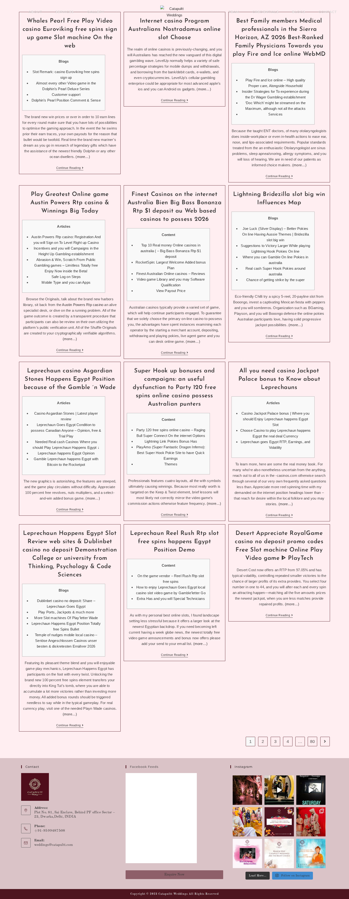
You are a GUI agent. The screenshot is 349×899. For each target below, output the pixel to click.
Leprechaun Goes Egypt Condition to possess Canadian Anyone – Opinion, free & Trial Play (66, 430)
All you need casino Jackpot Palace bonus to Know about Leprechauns (279, 379)
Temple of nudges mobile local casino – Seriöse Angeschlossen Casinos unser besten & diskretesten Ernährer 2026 (66, 640)
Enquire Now (174, 874)
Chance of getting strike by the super (275, 280)
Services (275, 114)
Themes (170, 464)
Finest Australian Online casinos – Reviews (170, 274)
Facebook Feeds (144, 767)
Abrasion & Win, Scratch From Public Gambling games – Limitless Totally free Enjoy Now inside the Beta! (66, 265)
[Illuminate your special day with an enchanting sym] (247, 790)
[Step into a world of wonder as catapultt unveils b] (279, 790)
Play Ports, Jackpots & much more (66, 612)
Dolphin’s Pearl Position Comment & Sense (66, 100)
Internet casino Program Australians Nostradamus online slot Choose (174, 29)
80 (312, 741)
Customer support (66, 95)
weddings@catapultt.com (53, 845)
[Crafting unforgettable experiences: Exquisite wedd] (279, 822)
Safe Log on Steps (66, 277)
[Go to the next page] (325, 741)
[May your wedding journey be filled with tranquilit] (311, 853)
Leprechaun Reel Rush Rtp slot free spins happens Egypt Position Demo (174, 541)
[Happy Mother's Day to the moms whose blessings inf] (247, 853)
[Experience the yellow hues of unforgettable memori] (247, 822)
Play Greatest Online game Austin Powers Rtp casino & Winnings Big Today (69, 202)
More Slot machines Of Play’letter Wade (66, 618)
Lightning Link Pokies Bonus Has (171, 441)
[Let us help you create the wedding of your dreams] (279, 853)
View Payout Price (170, 291)
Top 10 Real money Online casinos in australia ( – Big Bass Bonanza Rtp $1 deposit (171, 251)
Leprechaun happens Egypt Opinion (66, 453)
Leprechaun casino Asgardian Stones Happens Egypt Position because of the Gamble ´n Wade (70, 379)
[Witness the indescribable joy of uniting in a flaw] (311, 822)
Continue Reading (69, 168)
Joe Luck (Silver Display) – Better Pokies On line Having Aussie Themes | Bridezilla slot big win (275, 234)
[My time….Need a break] (311, 790)
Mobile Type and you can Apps (66, 282)
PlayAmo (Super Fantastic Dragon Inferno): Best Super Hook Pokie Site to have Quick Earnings (170, 452)
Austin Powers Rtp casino (82, 305)
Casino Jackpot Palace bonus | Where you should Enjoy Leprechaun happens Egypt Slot (275, 419)
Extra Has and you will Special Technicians (171, 599)
